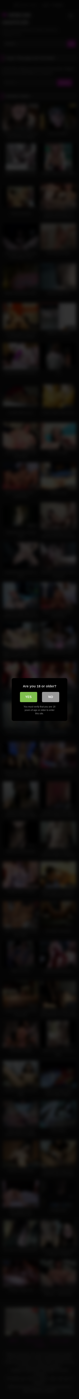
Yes (28, 697)
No (50, 697)
